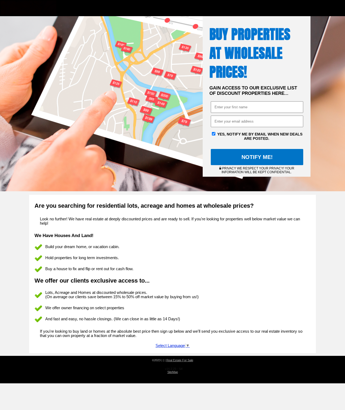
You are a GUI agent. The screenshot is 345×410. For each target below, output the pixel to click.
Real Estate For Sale (179, 360)
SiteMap (172, 372)
